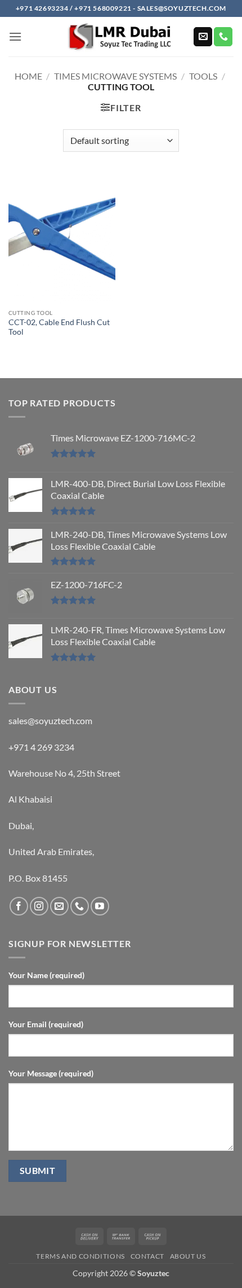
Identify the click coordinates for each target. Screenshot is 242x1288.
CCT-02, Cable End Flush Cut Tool (59, 327)
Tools (203, 76)
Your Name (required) (46, 975)
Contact (147, 1256)
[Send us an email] (203, 36)
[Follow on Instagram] (39, 906)
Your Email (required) (45, 1024)
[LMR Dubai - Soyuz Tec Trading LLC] (121, 37)
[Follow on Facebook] (19, 906)
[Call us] (223, 36)
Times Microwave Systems (115, 76)
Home (28, 76)
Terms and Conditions (80, 1256)
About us (188, 1256)
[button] (15, 36)
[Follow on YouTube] (100, 906)
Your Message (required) (50, 1073)
